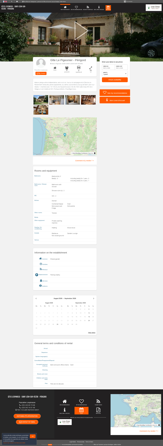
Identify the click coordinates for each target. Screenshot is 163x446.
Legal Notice (72, 442)
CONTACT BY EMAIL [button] (28, 422)
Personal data (80, 442)
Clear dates (91, 332)
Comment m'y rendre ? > (84, 161)
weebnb (50, 444)
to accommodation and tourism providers (72, 444)
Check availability (114, 80)
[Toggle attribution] (95, 153)
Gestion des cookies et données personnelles (14, 443)
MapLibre (90, 153)
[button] (41, 73)
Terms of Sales (89, 442)
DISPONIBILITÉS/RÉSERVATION (27, 416)
